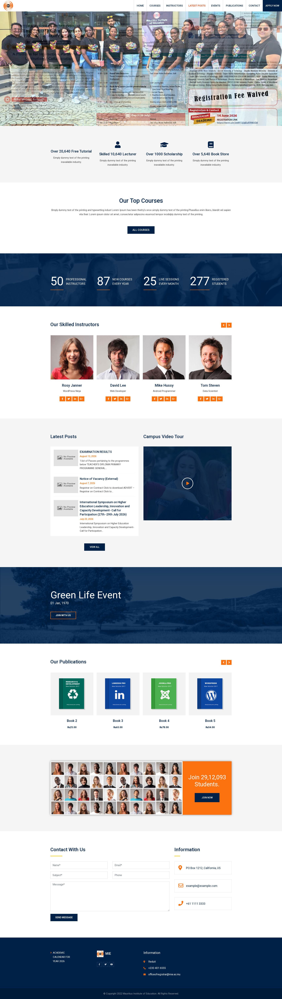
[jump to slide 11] (157, 122)
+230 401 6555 (157, 968)
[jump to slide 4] (132, 122)
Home (140, 5)
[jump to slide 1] (121, 122)
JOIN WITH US (63, 615)
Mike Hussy (118, 385)
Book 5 (164, 721)
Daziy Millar (210, 385)
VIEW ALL (94, 547)
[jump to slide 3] (128, 122)
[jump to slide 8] (146, 122)
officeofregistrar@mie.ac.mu (164, 974)
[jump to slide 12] (161, 122)
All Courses (141, 229)
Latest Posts (196, 5)
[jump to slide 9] (150, 122)
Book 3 (72, 721)
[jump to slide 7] (143, 122)
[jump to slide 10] (154, 122)
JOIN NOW (207, 797)
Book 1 (210, 721)
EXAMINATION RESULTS (96, 451)
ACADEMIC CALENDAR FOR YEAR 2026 (61, 957)
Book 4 (118, 721)
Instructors (174, 5)
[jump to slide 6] (139, 122)
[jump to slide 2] (125, 122)
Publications (234, 5)
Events (215, 5)
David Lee (72, 385)
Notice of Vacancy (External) (99, 478)
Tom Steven (164, 385)
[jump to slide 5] (136, 122)
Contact (254, 5)
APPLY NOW (272, 5)
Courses (154, 5)
